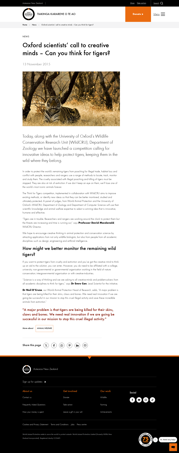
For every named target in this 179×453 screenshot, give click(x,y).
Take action (67, 405)
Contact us (27, 397)
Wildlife (103, 397)
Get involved (70, 391)
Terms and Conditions (59, 424)
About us (27, 391)
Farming (103, 405)
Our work (105, 391)
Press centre (82, 424)
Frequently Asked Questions (34, 405)
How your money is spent (33, 412)
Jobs (72, 424)
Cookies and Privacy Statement (35, 424)
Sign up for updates (33, 381)
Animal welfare (44, 328)
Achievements (106, 412)
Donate (66, 397)
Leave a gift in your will (72, 412)
